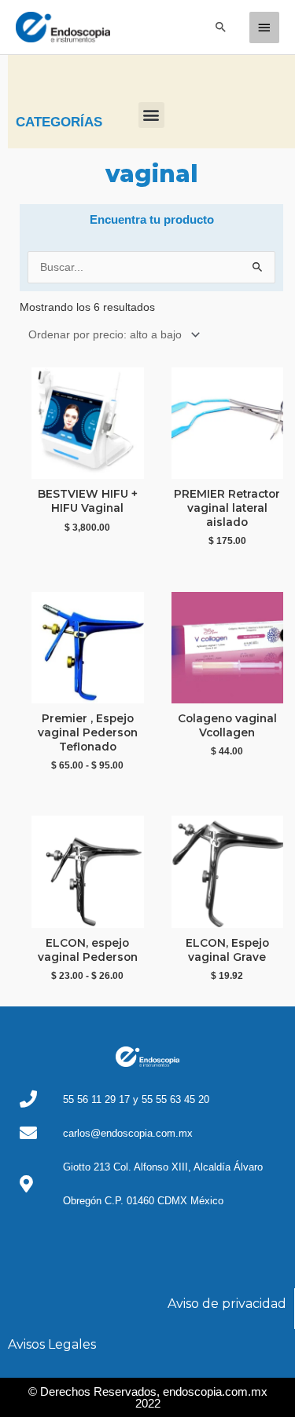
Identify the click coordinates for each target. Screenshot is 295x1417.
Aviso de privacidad (227, 1303)
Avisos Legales (52, 1344)
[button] (221, 27)
